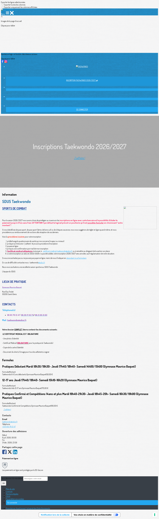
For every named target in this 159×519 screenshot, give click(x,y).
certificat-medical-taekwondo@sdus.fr (57, 251)
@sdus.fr (41, 262)
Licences (9, 491)
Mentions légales (12, 494)
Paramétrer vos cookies (15, 499)
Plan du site (10, 489)
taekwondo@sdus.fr (10, 421)
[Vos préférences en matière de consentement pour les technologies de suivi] (154, 514)
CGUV (8, 496)
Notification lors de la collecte (55, 515)
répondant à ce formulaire (76, 258)
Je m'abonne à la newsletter (12, 478)
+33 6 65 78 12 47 (9, 426)
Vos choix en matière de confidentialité (93, 515)
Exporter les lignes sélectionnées (13, 2)
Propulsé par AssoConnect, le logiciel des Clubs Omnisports (28, 508)
